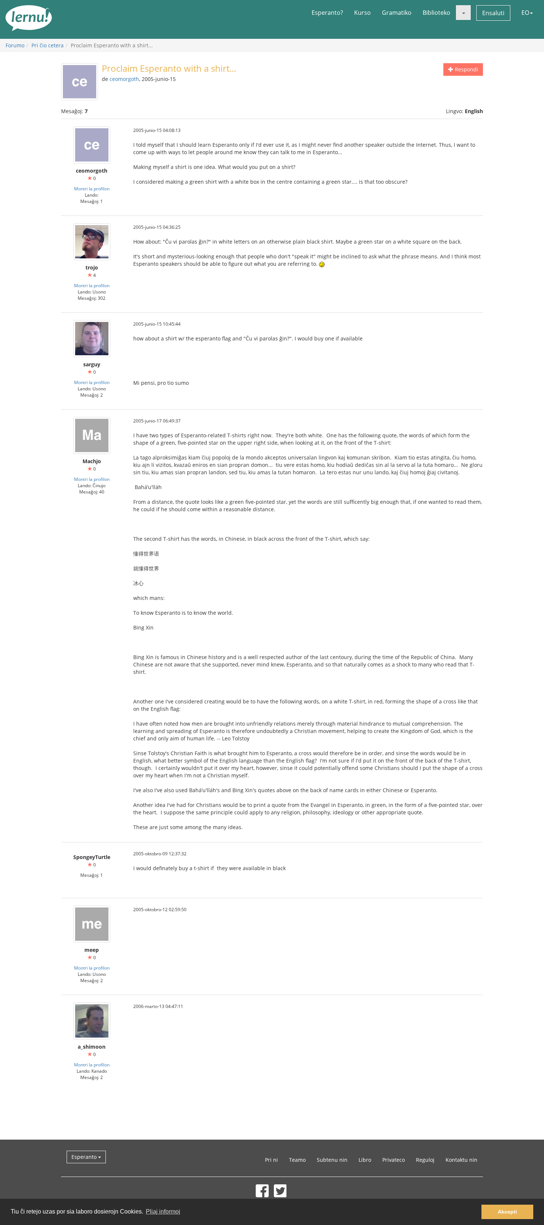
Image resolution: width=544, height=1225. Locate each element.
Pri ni (271, 1159)
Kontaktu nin (461, 1159)
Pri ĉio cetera (47, 45)
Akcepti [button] (507, 1212)
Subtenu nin (332, 1159)
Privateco (393, 1159)
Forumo (15, 45)
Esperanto (84, 1156)
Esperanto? (327, 13)
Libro (365, 1159)
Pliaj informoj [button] (163, 1211)
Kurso (362, 13)
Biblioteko (436, 13)
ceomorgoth (124, 78)
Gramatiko (397, 13)
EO (525, 13)
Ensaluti (493, 13)
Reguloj (425, 1159)
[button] (463, 12)
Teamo (297, 1159)
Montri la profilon (92, 188)
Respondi (465, 69)
